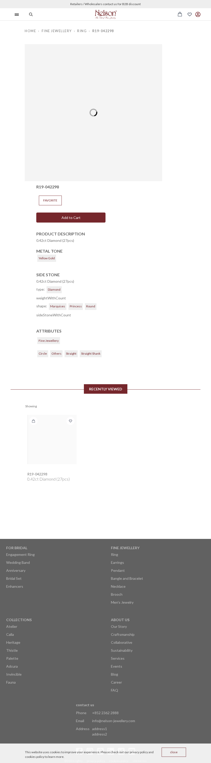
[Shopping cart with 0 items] (180, 14)
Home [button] (30, 31)
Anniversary (15, 570)
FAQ (114, 690)
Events (116, 666)
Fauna (11, 682)
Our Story (119, 626)
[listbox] (93, 112)
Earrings (117, 562)
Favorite (50, 200)
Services (118, 658)
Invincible (14, 674)
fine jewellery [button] (57, 31)
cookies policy (34, 757)
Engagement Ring (20, 554)
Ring (114, 554)
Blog (114, 674)
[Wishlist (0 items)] (189, 14)
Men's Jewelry (122, 602)
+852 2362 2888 (105, 713)
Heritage (13, 642)
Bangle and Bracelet (127, 578)
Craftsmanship (123, 634)
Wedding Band (18, 562)
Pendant (118, 570)
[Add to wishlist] (70, 421)
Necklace (118, 586)
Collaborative (121, 642)
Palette (12, 658)
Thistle (12, 650)
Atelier (11, 626)
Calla (10, 634)
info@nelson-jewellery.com (113, 721)
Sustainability (122, 650)
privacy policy (139, 752)
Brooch (116, 594)
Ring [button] (82, 31)
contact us (85, 705)
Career (116, 682)
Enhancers (14, 586)
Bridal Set (14, 578)
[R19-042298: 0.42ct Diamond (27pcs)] (52, 439)
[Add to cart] (33, 421)
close (174, 752)
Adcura (12, 666)
